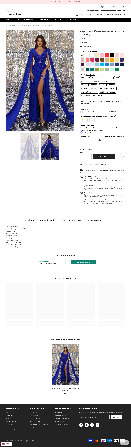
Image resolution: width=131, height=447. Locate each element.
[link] (119, 156)
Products (15, 25)
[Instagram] (87, 425)
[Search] (117, 6)
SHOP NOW (76, 2)
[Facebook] (81, 425)
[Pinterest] (92, 425)
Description (29, 220)
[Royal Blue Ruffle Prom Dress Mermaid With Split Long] (65, 364)
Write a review (83, 262)
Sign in (109, 15)
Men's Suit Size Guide (71, 220)
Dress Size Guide (48, 220)
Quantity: (83, 152)
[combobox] (115, 6)
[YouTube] (97, 425)
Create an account (119, 15)
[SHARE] (123, 156)
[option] (40, 80)
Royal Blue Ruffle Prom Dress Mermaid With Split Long (65, 389)
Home (7, 25)
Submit (116, 417)
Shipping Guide (94, 220)
